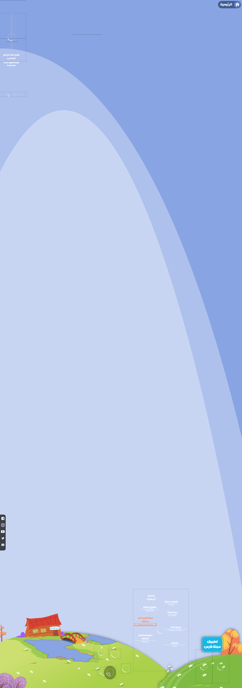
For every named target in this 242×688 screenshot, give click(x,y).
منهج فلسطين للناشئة (145, 638)
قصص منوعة (171, 603)
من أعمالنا (172, 613)
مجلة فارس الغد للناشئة (145, 620)
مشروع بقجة (149, 608)
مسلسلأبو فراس (151, 597)
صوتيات (175, 644)
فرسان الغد (175, 628)
